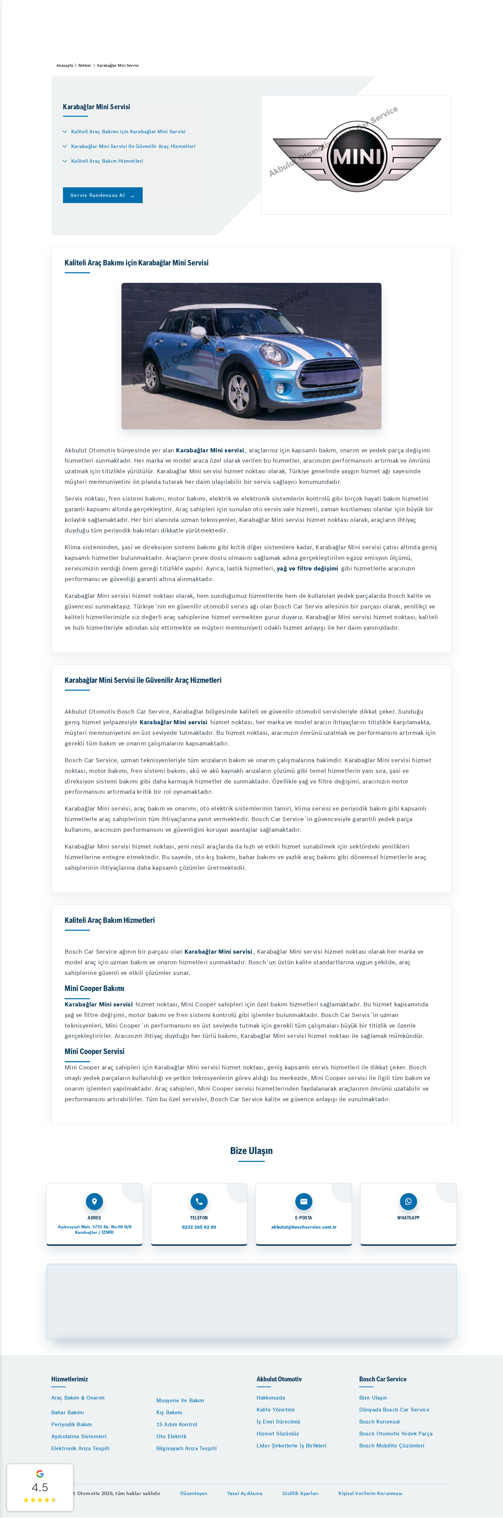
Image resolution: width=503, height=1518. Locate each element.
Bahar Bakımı (67, 1412)
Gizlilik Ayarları (300, 1493)
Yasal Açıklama (245, 1493)
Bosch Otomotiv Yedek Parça (396, 1433)
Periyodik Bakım (71, 1424)
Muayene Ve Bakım (180, 1400)
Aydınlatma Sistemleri (78, 1436)
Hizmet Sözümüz (278, 1433)
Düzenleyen (193, 1493)
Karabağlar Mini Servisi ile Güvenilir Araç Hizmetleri (133, 146)
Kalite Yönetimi (276, 1409)
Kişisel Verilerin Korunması (370, 1493)
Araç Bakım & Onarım (77, 1397)
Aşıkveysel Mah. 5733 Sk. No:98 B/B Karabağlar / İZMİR (94, 1229)
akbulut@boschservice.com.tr (304, 1227)
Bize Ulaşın (373, 1397)
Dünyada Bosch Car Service (394, 1409)
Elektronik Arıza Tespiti (80, 1448)
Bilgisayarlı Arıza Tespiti (186, 1448)
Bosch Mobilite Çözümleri (392, 1445)
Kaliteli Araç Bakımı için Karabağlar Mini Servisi (128, 131)
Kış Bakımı (169, 1412)
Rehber (84, 65)
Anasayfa (64, 65)
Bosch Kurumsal (379, 1421)
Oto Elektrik (171, 1436)
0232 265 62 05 (199, 1227)
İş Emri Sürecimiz (279, 1421)
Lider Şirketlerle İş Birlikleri (292, 1445)
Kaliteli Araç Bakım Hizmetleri (107, 161)
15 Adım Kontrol (176, 1424)
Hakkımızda (271, 1397)
